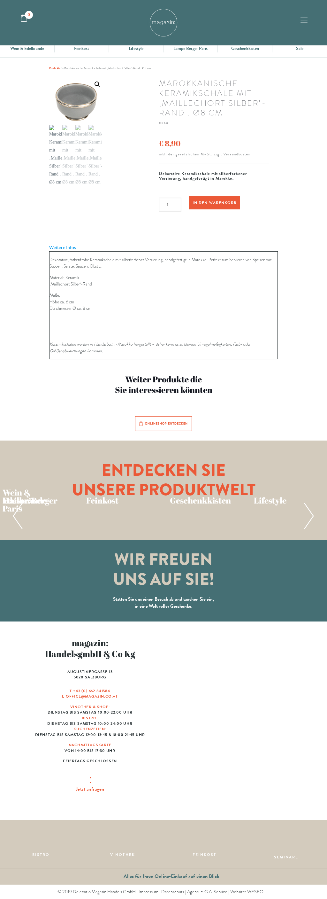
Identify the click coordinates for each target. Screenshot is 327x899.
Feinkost (81, 48)
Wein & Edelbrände (27, 48)
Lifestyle (136, 48)
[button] (75, 132)
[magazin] (163, 22)
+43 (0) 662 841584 (91, 691)
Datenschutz (172, 891)
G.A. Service (215, 891)
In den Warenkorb (214, 203)
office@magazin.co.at (92, 696)
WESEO (255, 891)
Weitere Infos (62, 247)
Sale (299, 48)
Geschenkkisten (245, 48)
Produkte (55, 68)
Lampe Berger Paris (190, 48)
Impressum (148, 891)
